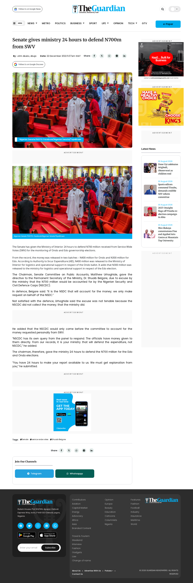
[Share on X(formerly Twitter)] (102, 56)
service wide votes (40, 439)
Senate (25, 439)
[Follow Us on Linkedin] (46, 526)
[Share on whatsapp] (109, 56)
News (31, 23)
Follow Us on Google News (30, 9)
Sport (93, 23)
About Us (76, 570)
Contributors (79, 499)
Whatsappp (76, 473)
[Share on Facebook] (94, 56)
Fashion (135, 503)
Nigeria (108, 524)
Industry (135, 511)
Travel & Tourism (81, 536)
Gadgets (77, 552)
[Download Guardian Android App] (27, 535)
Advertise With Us (92, 570)
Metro (46, 23)
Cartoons (110, 516)
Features (135, 499)
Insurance (136, 516)
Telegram (36, 473)
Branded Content (81, 528)
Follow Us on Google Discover (31, 64)
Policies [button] (108, 570)
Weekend (77, 540)
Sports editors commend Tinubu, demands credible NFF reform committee (167, 190)
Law (74, 556)
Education (110, 511)
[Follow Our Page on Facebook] (21, 526)
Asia (74, 524)
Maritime (135, 520)
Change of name (81, 560)
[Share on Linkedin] (124, 56)
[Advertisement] (161, 299)
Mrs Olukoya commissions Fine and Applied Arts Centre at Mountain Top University (168, 234)
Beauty (108, 507)
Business (76, 23)
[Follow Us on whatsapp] (55, 526)
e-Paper (168, 24)
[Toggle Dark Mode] (174, 9)
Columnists (111, 520)
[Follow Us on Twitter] (29, 526)
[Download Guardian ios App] (48, 535)
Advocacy (77, 516)
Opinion (118, 23)
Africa (75, 520)
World (134, 524)
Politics (60, 23)
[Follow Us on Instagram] (38, 526)
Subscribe (50, 547)
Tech (131, 23)
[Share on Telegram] (117, 56)
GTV (144, 23)
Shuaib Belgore (59, 439)
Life (104, 23)
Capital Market (80, 507)
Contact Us (77, 574)
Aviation (76, 503)
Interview (77, 544)
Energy (75, 511)
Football (135, 507)
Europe (108, 503)
